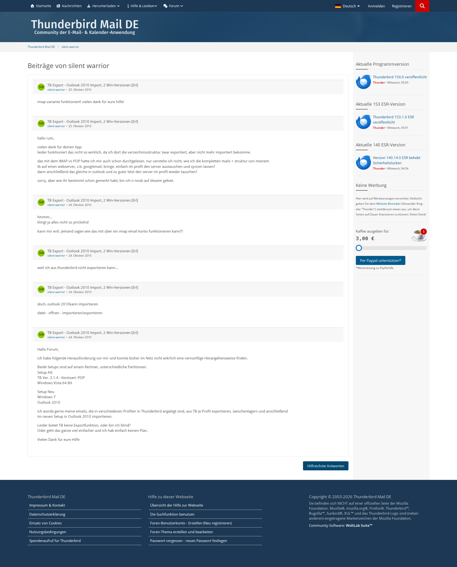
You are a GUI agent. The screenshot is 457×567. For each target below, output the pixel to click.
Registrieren (402, 6)
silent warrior (56, 90)
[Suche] (422, 6)
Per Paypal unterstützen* (380, 260)
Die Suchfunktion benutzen (172, 514)
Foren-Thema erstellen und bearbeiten (181, 531)
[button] (348, 6)
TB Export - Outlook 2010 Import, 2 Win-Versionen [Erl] (92, 85)
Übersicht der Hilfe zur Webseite (176, 505)
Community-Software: (340, 525)
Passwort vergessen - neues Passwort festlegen (188, 540)
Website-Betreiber (388, 204)
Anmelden (376, 6)
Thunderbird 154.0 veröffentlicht (400, 77)
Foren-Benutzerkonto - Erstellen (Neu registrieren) (191, 523)
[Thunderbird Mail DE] (228, 27)
